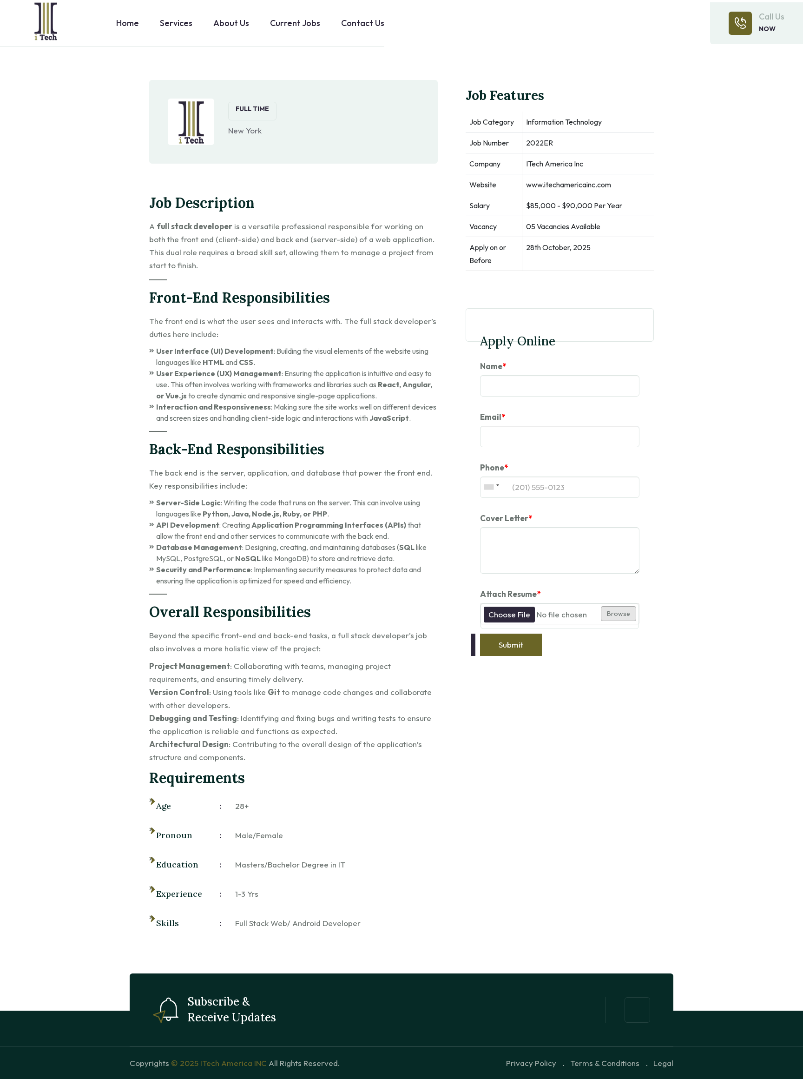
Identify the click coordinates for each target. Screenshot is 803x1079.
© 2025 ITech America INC (219, 1063)
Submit (511, 644)
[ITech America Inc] (46, 23)
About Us (231, 23)
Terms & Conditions (604, 1063)
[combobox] (491, 487)
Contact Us (362, 23)
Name (493, 366)
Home (127, 23)
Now (767, 29)
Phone (494, 467)
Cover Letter (506, 518)
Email (492, 417)
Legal (663, 1063)
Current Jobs (295, 23)
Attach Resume (510, 594)
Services (176, 23)
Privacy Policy (531, 1063)
